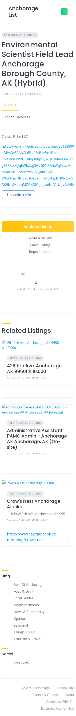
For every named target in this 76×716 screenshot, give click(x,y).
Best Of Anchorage (28, 584)
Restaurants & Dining (20, 35)
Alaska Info (65, 688)
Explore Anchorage (35, 688)
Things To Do (24, 632)
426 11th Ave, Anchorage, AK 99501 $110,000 (35, 368)
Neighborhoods (26, 605)
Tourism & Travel (27, 639)
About (69, 694)
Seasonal (21, 625)
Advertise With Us (60, 701)
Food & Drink (24, 591)
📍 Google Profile (18, 195)
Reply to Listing (38, 226)
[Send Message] (8, 306)
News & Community (29, 611)
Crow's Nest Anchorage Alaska (33, 504)
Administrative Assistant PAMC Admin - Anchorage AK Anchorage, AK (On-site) (37, 438)
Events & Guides (45, 694)
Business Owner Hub (57, 708)
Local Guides (23, 598)
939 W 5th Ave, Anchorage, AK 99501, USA (40, 513)
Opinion (20, 618)
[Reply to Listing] (63, 391)
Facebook (21, 662)
